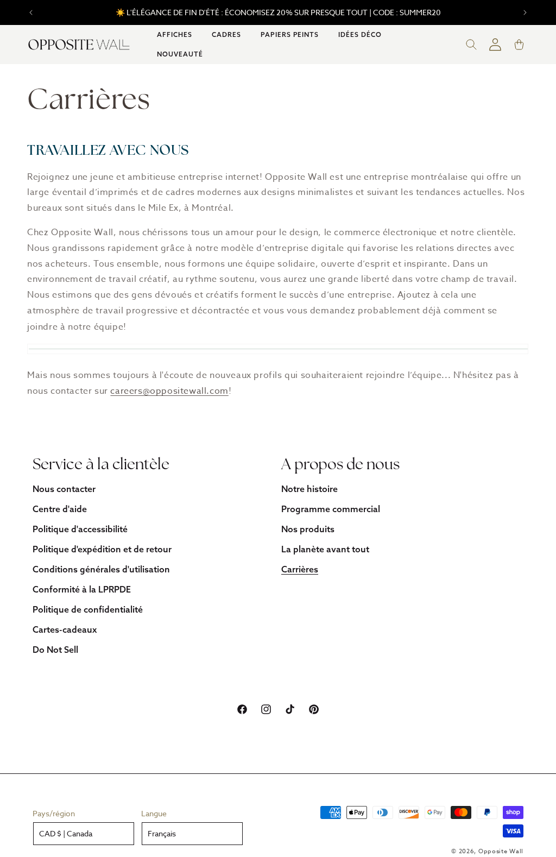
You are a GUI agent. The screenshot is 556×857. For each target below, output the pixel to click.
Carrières (299, 569)
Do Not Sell (55, 649)
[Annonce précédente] (31, 12)
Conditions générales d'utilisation (101, 569)
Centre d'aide (60, 509)
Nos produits (307, 529)
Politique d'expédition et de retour (102, 549)
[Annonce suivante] (525, 12)
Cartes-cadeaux (65, 629)
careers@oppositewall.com (169, 391)
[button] (174, 35)
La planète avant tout (325, 549)
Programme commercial (330, 509)
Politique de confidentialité (88, 609)
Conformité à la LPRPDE (82, 589)
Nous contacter (64, 488)
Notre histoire (309, 488)
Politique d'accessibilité (80, 529)
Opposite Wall (500, 851)
